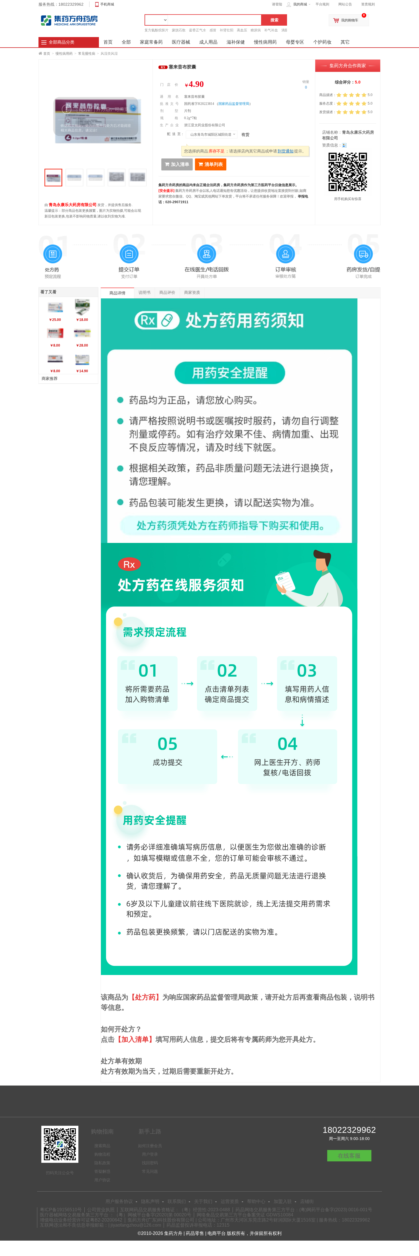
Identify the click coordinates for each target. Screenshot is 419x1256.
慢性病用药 (64, 54)
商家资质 (192, 292)
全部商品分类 (61, 42)
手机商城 (107, 4)
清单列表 (214, 164)
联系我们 (177, 1201)
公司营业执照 (101, 1209)
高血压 (242, 30)
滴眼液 (286, 30)
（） (234, 104)
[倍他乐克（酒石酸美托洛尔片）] (55, 358)
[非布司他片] (82, 358)
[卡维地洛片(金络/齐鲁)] (55, 307)
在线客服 (349, 1156)
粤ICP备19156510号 (61, 1209)
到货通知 (286, 151)
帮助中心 (256, 1201)
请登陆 (277, 4)
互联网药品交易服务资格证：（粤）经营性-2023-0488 (175, 1209)
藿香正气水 (197, 30)
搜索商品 (102, 1145)
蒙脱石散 (179, 30)
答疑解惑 (102, 1171)
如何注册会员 (150, 1145)
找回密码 (150, 1163)
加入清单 (180, 164)
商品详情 (117, 293)
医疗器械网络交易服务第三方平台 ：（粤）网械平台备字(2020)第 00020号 (115, 1214)
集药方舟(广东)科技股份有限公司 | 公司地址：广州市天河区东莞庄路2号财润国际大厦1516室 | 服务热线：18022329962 (249, 1220)
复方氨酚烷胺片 (156, 30)
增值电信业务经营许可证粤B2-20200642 (81, 1220)
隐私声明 (150, 1201)
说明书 (144, 292)
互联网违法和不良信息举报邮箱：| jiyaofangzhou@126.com (100, 1225)
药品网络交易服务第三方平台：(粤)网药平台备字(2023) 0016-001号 (303, 1209)
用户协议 (102, 1180)
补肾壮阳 (226, 30)
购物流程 (102, 1154)
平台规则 (322, 4)
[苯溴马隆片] (82, 333)
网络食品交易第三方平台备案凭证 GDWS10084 (245, 1214)
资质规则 (368, 4)
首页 (46, 54)
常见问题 (150, 1171)
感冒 (213, 30)
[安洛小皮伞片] (82, 307)
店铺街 (307, 1201)
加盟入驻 (283, 1201)
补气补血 (271, 30)
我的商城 (300, 4)
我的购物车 (349, 20)
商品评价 (167, 292)
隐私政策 (102, 1163)
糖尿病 (256, 30)
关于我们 (203, 1201)
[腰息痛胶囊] (55, 333)
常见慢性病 (86, 54)
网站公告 (345, 4)
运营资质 (230, 1201)
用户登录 (150, 1154)
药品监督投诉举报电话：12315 (197, 1225)
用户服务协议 (119, 1201)
